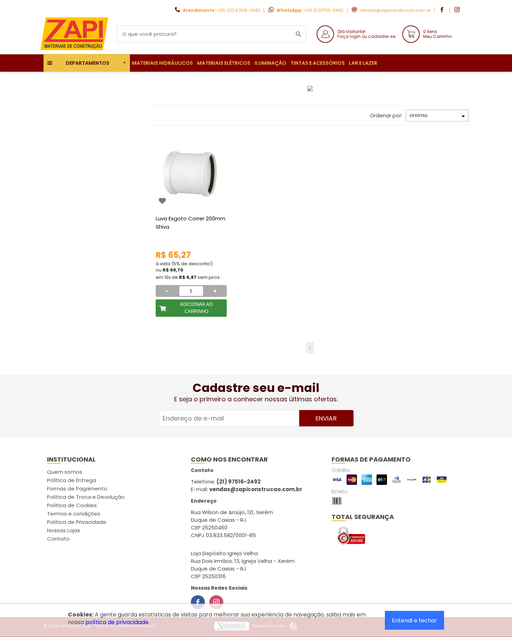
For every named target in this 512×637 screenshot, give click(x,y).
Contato (58, 538)
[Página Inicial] (75, 49)
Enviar (326, 418)
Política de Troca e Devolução (86, 497)
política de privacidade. (117, 622)
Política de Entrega (71, 480)
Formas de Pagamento (77, 488)
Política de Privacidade (76, 522)
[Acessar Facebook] (442, 10)
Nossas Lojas (63, 530)
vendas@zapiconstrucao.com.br (395, 10)
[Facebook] (198, 602)
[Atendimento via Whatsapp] (472, 598)
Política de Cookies (72, 505)
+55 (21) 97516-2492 (238, 10)
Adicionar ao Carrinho (196, 308)
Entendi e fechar (414, 620)
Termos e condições (73, 513)
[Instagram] (216, 602)
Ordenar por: (386, 115)
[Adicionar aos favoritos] (162, 201)
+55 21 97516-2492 (323, 10)
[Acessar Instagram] (458, 10)
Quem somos (64, 471)
